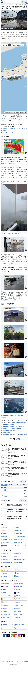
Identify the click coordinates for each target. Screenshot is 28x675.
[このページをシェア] (22, 28)
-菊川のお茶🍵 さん (8, 432)
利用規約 (8, 640)
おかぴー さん (23, 434)
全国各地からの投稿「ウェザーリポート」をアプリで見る (14, 129)
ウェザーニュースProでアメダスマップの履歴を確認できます (13, 182)
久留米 (5, 496)
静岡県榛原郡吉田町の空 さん (10, 430)
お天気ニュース (9, 4)
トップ (3, 4)
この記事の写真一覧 (8, 132)
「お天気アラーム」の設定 (9, 300)
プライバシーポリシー (16, 640)
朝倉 (5, 490)
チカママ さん (21, 426)
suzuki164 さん (7, 428)
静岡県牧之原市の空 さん (19, 422)
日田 (5, 493)
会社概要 (2, 640)
